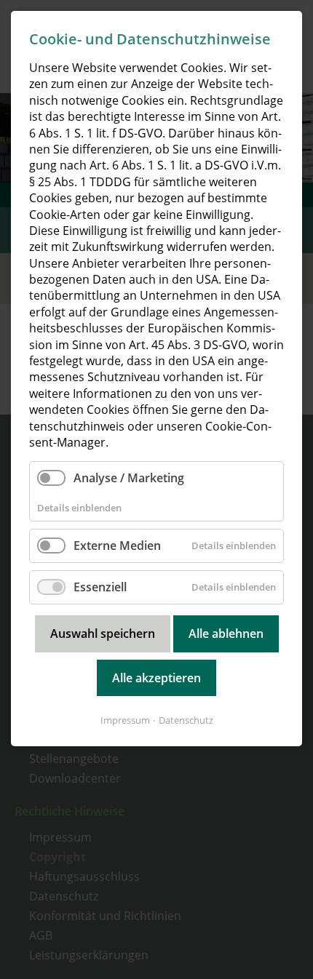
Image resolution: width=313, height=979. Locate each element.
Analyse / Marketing (129, 478)
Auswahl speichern (102, 634)
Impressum (125, 720)
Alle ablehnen (226, 634)
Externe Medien (117, 546)
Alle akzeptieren (156, 678)
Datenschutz (186, 720)
